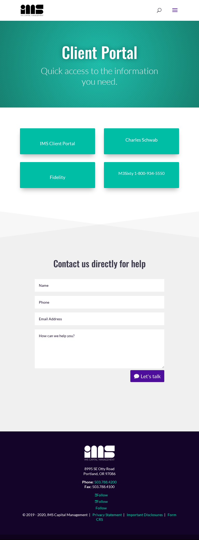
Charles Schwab (141, 140)
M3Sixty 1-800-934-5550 (141, 173)
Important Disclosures (145, 514)
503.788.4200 (105, 482)
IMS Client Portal (57, 143)
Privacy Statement (107, 514)
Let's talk (151, 376)
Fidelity (57, 177)
